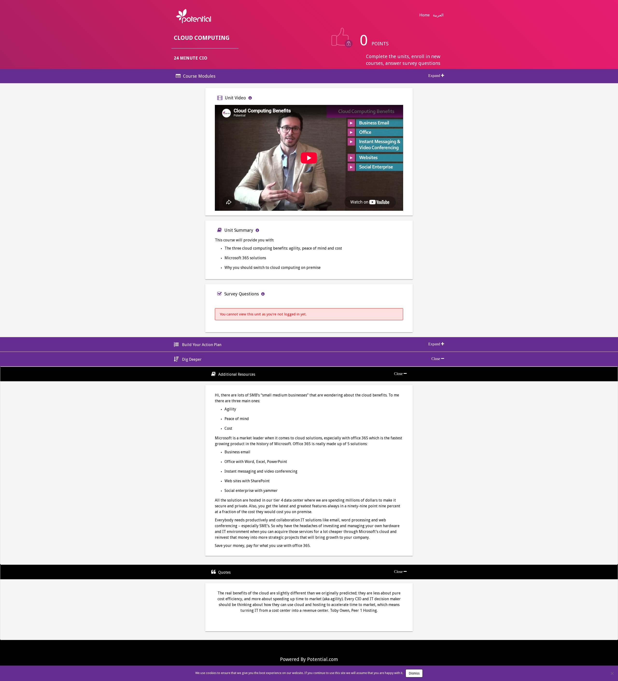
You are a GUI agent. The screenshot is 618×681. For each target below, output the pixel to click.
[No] (612, 673)
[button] (309, 76)
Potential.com (322, 659)
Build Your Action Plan (201, 344)
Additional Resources (236, 374)
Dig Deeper (191, 359)
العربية (438, 15)
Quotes (224, 572)
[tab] (309, 76)
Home (424, 15)
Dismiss (414, 673)
